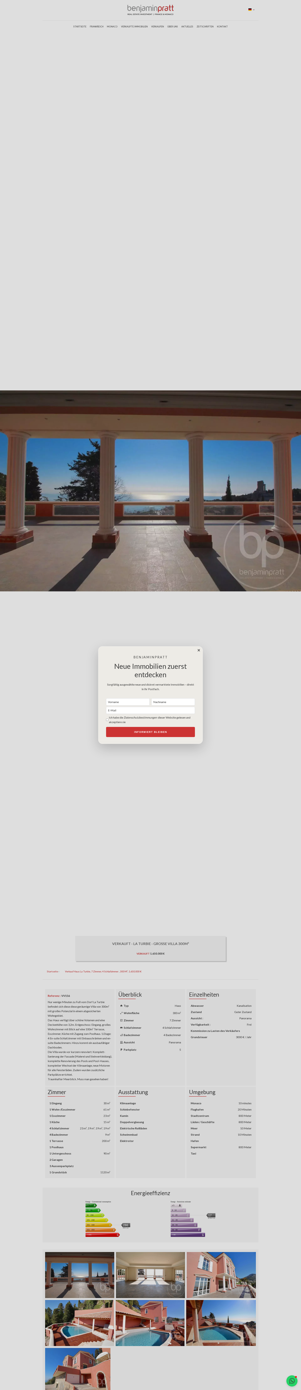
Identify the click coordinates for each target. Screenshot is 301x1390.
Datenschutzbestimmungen (140, 717)
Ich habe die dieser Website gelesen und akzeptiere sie (149, 720)
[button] (292, 1381)
